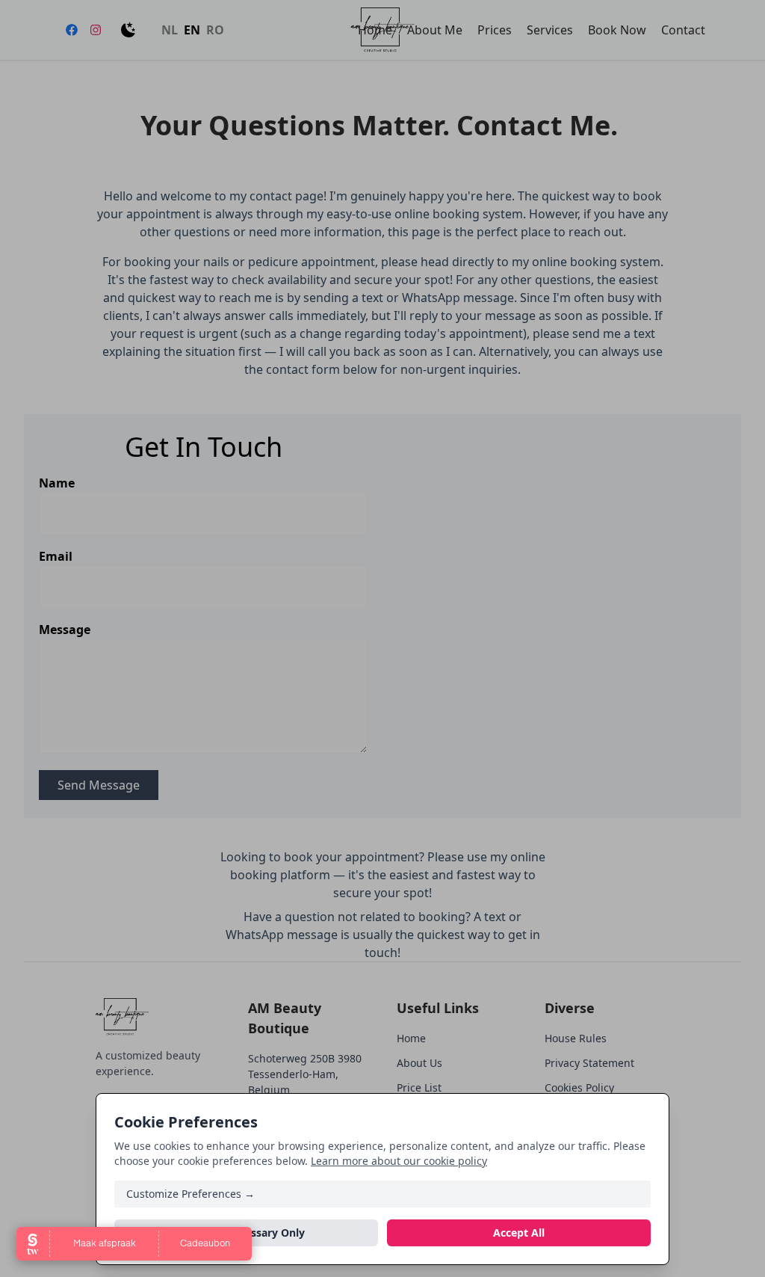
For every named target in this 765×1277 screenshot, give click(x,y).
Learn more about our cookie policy (399, 1161)
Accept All (519, 1232)
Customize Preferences (190, 1194)
